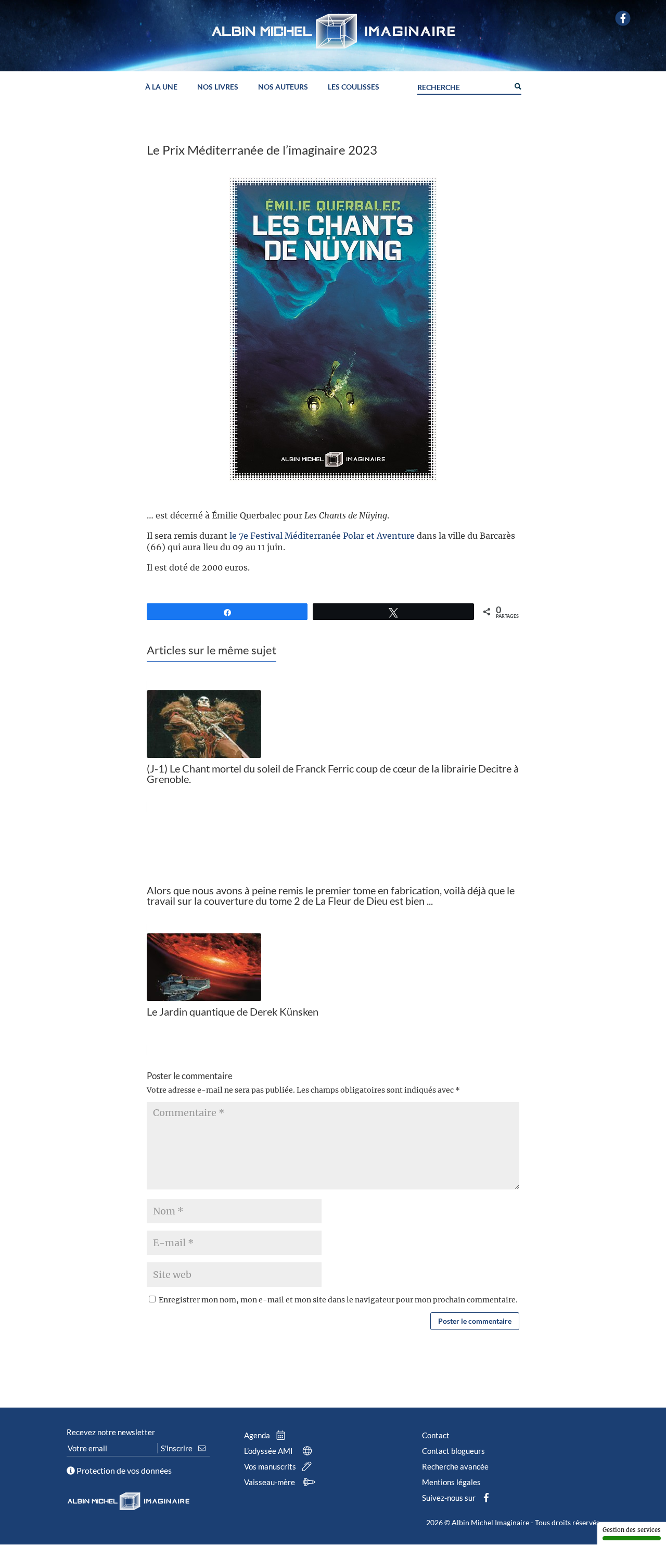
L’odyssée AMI (269, 1450)
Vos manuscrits (271, 1466)
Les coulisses (353, 87)
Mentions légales (451, 1482)
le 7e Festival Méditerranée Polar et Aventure (322, 535)
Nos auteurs (283, 87)
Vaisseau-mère (270, 1482)
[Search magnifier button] (517, 85)
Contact (436, 1435)
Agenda (258, 1435)
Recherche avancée (455, 1466)
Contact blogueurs (453, 1450)
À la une (161, 87)
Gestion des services (632, 1530)
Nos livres (217, 87)
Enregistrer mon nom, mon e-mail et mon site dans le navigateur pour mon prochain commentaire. (338, 1300)
